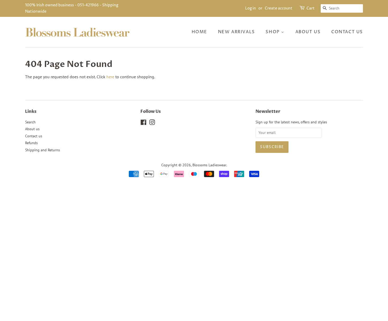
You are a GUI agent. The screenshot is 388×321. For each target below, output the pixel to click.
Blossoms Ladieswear (209, 165)
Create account (278, 8)
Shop (273, 32)
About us (308, 32)
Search (30, 122)
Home (199, 32)
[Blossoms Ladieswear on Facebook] (143, 123)
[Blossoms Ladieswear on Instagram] (152, 123)
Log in (250, 8)
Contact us (347, 32)
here (110, 76)
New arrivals (236, 32)
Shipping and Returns (42, 150)
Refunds (31, 142)
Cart (310, 8)
